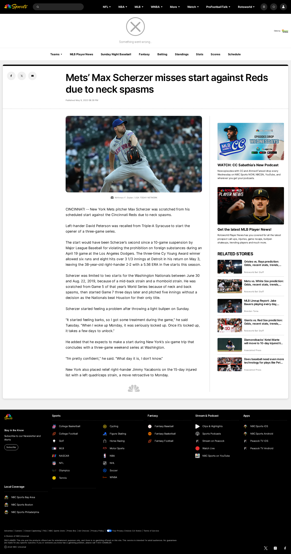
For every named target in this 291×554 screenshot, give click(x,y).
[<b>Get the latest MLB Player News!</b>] (251, 205)
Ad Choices (83, 531)
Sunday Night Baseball (116, 54)
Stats (199, 54)
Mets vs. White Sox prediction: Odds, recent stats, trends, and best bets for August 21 (264, 282)
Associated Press (252, 350)
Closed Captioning (32, 531)
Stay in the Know (14, 430)
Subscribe (11, 447)
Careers (18, 531)
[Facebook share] (11, 76)
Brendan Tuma (251, 311)
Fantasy (144, 54)
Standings (182, 54)
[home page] (16, 7)
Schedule (234, 54)
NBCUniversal (22, 536)
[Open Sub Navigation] (110, 7)
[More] (264, 6)
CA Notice (136, 531)
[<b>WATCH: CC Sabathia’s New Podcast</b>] (251, 141)
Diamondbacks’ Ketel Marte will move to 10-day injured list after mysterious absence (263, 341)
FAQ (44, 531)
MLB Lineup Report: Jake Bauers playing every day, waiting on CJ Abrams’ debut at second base (262, 302)
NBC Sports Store (57, 531)
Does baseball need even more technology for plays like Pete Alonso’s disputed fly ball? (264, 360)
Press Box (71, 531)
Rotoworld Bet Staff (254, 272)
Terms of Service (151, 531)
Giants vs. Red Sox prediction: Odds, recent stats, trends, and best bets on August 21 (263, 321)
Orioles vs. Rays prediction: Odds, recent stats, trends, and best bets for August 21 (262, 263)
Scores (215, 54)
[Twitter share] (21, 76)
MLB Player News (81, 54)
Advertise (8, 531)
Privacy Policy (97, 531)
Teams (54, 54)
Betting (162, 54)
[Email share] (32, 76)
